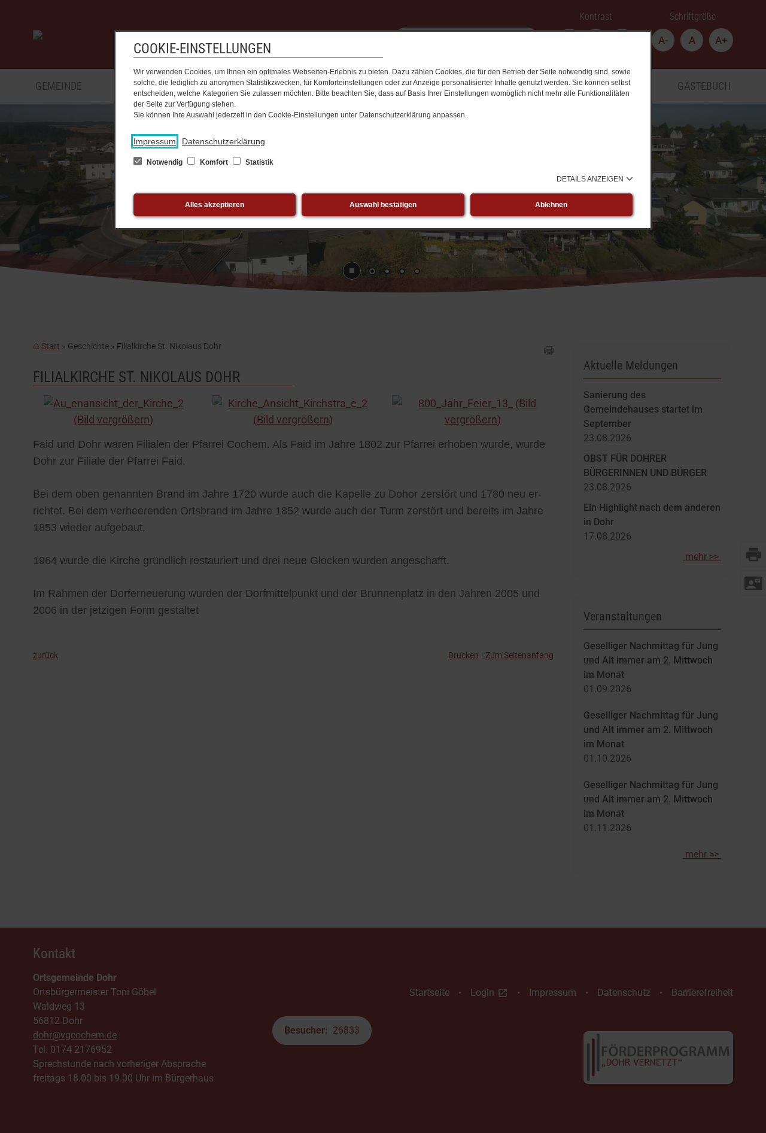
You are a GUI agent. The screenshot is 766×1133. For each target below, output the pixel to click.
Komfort (214, 162)
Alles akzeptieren (214, 205)
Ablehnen (551, 205)
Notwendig (164, 162)
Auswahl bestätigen (383, 205)
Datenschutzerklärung (223, 141)
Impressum (154, 141)
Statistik (258, 162)
